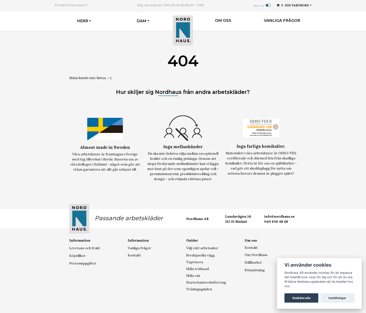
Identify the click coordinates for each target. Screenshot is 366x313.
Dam (141, 21)
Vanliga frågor (282, 20)
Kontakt (134, 255)
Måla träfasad (197, 269)
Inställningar (337, 298)
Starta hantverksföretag (206, 282)
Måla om (193, 275)
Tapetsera (194, 262)
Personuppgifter (82, 263)
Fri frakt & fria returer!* (70, 5)
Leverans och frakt (84, 248)
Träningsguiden (199, 289)
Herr (82, 21)
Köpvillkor (77, 255)
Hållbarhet (253, 262)
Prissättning (255, 270)
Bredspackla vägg (200, 255)
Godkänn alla (301, 298)
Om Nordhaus (256, 255)
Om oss (223, 20)
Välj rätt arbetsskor (202, 248)
